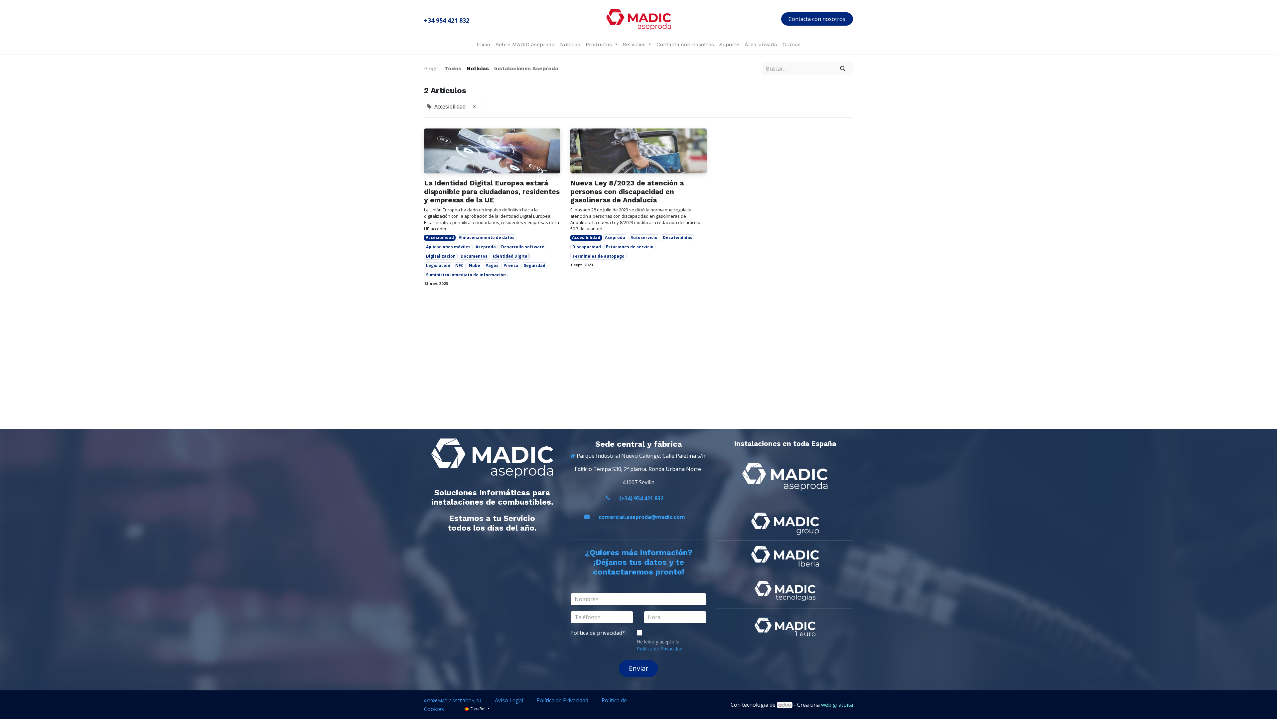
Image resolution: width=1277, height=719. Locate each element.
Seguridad (534, 265)
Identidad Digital (511, 256)
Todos (452, 68)
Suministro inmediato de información (466, 275)
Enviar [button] (638, 668)
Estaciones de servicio (629, 247)
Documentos (474, 256)
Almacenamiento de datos (486, 237)
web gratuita (837, 704)
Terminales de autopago (598, 256)
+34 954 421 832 (446, 20)
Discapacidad (586, 247)
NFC (459, 265)
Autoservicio (644, 237)
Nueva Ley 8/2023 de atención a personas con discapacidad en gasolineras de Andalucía (627, 191)
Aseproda (486, 247)
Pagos (492, 265)
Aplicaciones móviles (448, 247)
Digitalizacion (441, 256)
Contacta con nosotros (816, 19)
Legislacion (438, 265)
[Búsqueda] (843, 68)
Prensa (510, 265)
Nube (474, 265)
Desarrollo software (522, 247)
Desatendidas (677, 237)
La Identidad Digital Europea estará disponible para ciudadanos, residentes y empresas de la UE (492, 191)
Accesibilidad (440, 237)
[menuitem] (483, 44)
